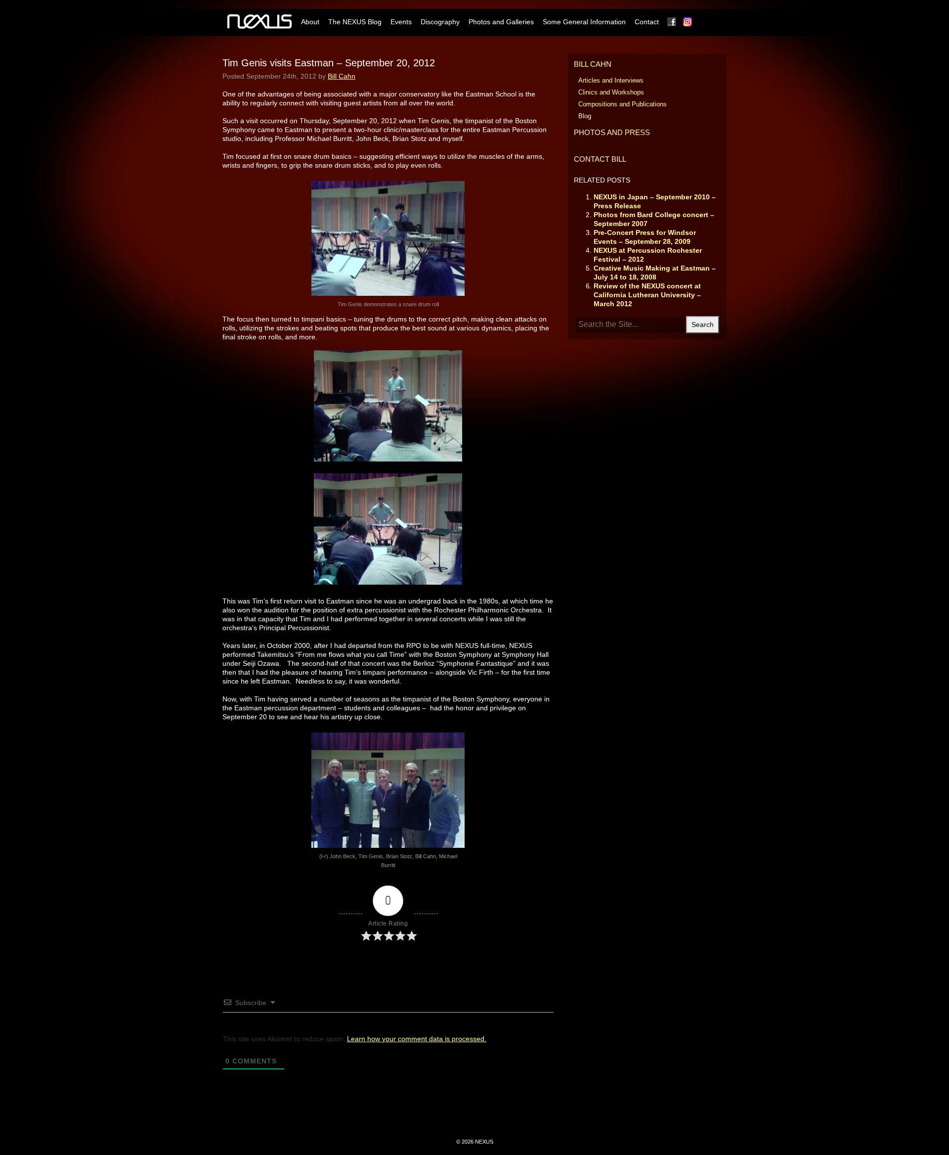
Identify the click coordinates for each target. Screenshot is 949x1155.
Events (401, 22)
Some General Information (584, 22)
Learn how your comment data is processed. (416, 1039)
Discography (440, 22)
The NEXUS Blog (355, 22)
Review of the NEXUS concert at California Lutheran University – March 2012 (647, 295)
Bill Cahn (341, 76)
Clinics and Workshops (611, 92)
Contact (647, 22)
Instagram (688, 22)
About (310, 22)
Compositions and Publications (622, 104)
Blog (584, 116)
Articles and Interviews (611, 80)
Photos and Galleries (501, 22)
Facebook (672, 22)
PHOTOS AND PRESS (612, 132)
